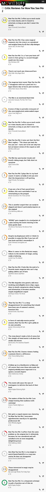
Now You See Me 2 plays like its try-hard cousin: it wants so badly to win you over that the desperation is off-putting (23, 176)
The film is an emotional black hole (21, 98)
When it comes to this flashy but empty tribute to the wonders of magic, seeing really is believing (23, 253)
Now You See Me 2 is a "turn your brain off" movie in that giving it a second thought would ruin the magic (24, 58)
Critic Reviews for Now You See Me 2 (23, 9)
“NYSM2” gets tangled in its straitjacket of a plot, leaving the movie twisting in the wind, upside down (24, 222)
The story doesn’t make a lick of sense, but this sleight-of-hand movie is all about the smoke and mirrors (24, 338)
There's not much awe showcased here (22, 71)
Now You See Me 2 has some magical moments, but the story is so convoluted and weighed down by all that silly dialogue (24, 42)
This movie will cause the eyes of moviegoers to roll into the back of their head (23, 385)
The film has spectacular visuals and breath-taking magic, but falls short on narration (22, 160)
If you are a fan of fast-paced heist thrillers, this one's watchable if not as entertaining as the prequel (22, 191)
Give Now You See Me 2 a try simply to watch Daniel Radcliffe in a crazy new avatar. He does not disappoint (22, 454)
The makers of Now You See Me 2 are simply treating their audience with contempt (22, 400)
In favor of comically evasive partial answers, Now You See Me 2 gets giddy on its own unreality (23, 322)
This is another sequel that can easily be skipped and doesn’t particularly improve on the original (24, 207)
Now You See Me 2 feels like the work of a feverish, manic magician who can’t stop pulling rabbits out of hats (23, 269)
